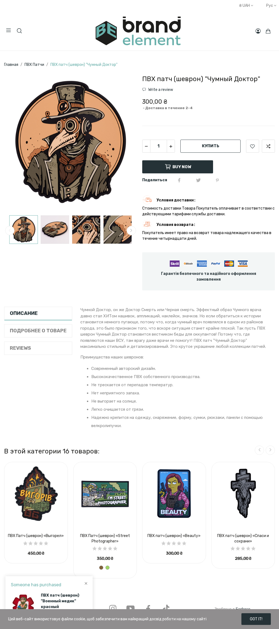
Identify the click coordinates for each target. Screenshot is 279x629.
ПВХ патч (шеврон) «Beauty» (174, 535)
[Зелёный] (107, 568)
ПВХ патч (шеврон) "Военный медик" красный (60, 601)
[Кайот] (101, 568)
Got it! (256, 619)
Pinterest (217, 180)
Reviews (20, 348)
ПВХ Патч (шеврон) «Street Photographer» (105, 538)
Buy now (181, 166)
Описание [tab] (24, 313)
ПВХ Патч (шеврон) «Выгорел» (36, 535)
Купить (210, 145)
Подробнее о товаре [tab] (38, 331)
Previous (17, 143)
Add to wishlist (252, 146)
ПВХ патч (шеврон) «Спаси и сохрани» (243, 538)
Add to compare (268, 146)
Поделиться (179, 180)
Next (124, 143)
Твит (198, 180)
